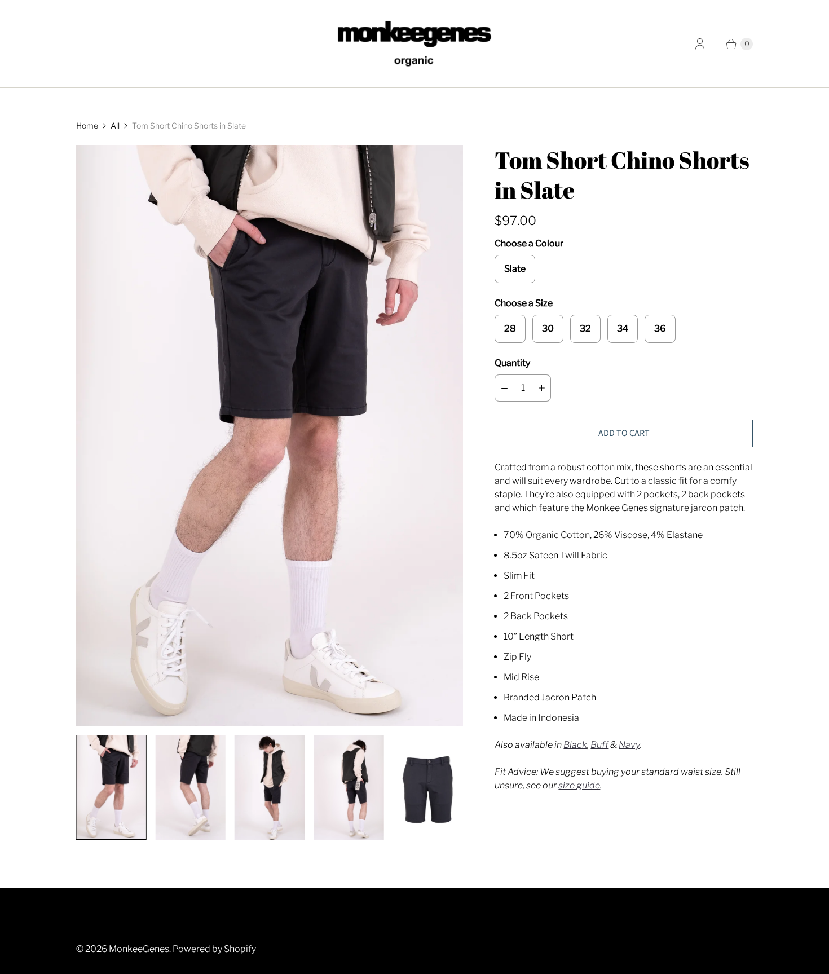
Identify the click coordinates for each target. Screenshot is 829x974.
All (115, 125)
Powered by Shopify (214, 949)
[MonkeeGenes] (414, 43)
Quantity (512, 363)
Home (87, 125)
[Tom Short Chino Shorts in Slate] (269, 435)
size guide (579, 785)
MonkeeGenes (139, 949)
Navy (629, 744)
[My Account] (700, 44)
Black (575, 744)
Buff (599, 744)
